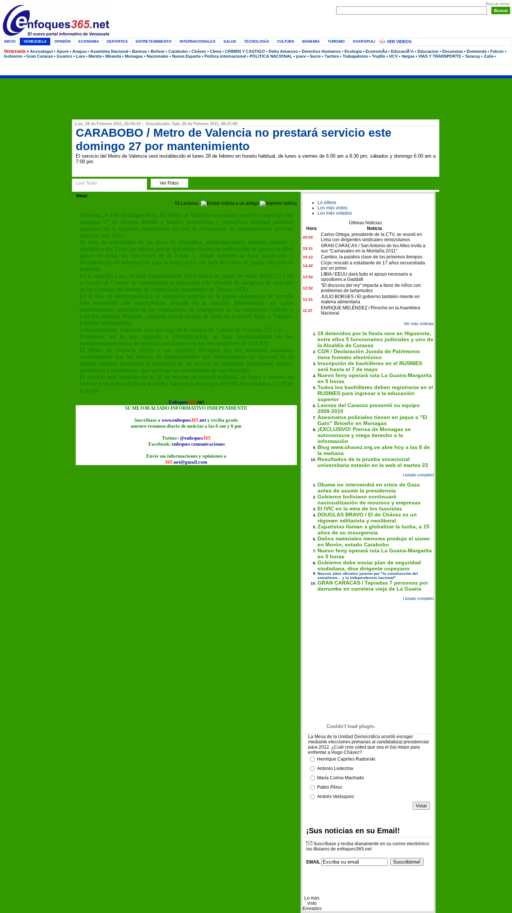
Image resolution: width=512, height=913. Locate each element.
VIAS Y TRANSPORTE (439, 56)
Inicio (10, 41)
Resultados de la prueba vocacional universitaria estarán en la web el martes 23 (372, 462)
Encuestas (452, 51)
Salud (229, 41)
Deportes (117, 41)
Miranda (113, 56)
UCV (393, 56)
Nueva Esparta (186, 56)
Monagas (134, 56)
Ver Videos (399, 41)
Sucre (315, 56)
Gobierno (13, 56)
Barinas (139, 51)
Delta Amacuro (283, 51)
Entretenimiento (154, 41)
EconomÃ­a (376, 51)
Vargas (408, 56)
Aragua (79, 51)
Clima (215, 51)
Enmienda (477, 51)
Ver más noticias (419, 323)
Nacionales (157, 56)
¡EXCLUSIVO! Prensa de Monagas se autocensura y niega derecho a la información (364, 435)
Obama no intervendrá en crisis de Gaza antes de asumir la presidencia (368, 488)
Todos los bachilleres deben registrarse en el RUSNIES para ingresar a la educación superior (375, 393)
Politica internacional (225, 56)
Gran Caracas (39, 56)
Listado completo (418, 475)
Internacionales (198, 41)
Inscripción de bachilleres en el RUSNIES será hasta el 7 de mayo (369, 366)
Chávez (199, 51)
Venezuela (14, 51)
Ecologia (353, 51)
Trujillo (378, 56)
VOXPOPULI (364, 41)
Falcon (497, 51)
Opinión (62, 41)
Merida (95, 56)
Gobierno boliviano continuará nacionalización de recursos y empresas (369, 500)
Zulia (489, 56)
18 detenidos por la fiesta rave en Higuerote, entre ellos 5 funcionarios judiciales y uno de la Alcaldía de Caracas (375, 339)
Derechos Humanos (321, 51)
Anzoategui (41, 51)
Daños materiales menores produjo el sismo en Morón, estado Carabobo (373, 542)
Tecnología (256, 41)
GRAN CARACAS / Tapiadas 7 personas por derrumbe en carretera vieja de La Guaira (372, 586)
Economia (88, 41)
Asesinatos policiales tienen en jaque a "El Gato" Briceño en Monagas (372, 420)
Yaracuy (472, 56)
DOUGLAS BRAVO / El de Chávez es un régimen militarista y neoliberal (367, 518)
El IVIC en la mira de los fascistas (359, 509)
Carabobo (178, 51)
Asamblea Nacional (109, 51)
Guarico (64, 56)
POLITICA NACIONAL (271, 56)
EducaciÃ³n (402, 51)
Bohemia (311, 41)
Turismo (336, 41)
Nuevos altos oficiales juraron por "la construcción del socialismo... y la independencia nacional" (367, 575)
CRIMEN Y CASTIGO (245, 51)
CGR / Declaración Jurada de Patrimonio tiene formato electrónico (368, 354)
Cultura (285, 41)
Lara (80, 56)
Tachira (332, 56)
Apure (63, 51)
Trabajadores (355, 56)
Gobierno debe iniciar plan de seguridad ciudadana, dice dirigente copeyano (369, 565)
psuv (301, 56)
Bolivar (158, 51)
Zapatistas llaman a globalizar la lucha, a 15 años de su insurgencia (373, 530)
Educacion (428, 51)
